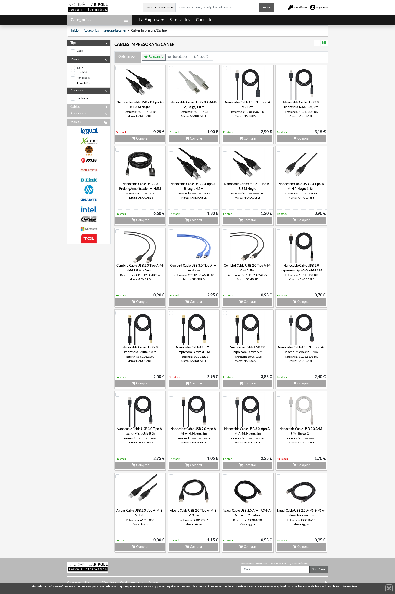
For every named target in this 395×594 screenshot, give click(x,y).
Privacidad (91, 582)
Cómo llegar (109, 582)
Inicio (75, 30)
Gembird (82, 72)
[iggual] (88, 131)
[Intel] (88, 209)
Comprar (142, 138)
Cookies (153, 582)
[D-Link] (88, 180)
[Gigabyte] (88, 199)
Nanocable (83, 77)
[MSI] (88, 160)
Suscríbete (318, 569)
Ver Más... (85, 83)
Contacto (204, 20)
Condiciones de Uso (132, 582)
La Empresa (149, 20)
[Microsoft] (88, 229)
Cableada (82, 98)
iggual (80, 67)
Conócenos (74, 582)
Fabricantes (179, 20)
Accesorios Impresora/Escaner (105, 30)
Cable (80, 50)
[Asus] (88, 219)
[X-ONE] (88, 141)
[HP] (88, 190)
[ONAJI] (88, 151)
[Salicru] (88, 170)
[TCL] (88, 239)
